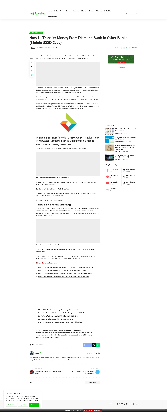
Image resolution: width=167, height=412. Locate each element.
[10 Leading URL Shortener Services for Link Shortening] (109, 139)
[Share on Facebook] (121, 47)
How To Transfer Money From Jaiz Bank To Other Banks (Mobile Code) (62, 270)
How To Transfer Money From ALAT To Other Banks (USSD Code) (58, 316)
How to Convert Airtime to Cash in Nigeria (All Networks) (55, 319)
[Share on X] (124, 47)
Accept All (34, 404)
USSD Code (57, 337)
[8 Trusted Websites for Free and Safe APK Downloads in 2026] (109, 131)
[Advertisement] (83, 24)
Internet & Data (119, 141)
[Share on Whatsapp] (126, 47)
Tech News (117, 151)
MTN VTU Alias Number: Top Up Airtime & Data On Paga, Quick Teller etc (60, 322)
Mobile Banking (87, 335)
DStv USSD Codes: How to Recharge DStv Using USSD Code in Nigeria (59, 310)
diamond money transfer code (73, 335)
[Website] (92, 353)
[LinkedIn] (129, 404)
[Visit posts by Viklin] (32, 353)
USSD (51, 337)
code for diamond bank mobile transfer (61, 330)
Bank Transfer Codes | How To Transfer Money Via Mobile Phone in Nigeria (63, 276)
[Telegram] (113, 189)
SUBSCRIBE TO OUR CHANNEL (92, 410)
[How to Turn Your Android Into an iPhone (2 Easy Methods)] (109, 157)
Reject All (22, 404)
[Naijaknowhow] (37, 13)
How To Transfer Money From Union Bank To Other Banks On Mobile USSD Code (65, 267)
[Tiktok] (129, 183)
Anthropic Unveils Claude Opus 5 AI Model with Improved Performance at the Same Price (125, 147)
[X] (129, 170)
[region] (22, 399)
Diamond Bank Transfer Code (83, 332)
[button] (122, 13)
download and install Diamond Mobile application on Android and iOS (70, 249)
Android (117, 133)
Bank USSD (46, 330)
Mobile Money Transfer (42, 337)
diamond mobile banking (57, 335)
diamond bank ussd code (43, 335)
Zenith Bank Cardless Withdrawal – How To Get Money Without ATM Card (61, 313)
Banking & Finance (36, 32)
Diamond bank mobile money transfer (46, 332)
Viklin (33, 47)
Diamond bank (77, 330)
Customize (11, 404)
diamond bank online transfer (66, 332)
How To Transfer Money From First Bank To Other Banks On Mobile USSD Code (65, 273)
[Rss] (136, 404)
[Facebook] (94, 353)
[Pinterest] (113, 177)
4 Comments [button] (93, 382)
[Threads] (134, 404)
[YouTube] (96, 353)
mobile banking (82, 208)
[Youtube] (113, 183)
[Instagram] (99, 353)
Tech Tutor (117, 159)
